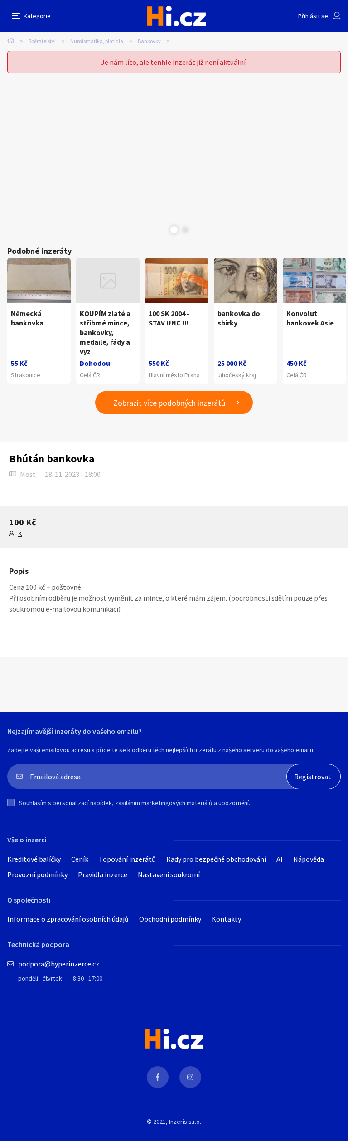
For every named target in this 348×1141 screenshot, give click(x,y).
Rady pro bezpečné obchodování (216, 859)
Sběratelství (42, 41)
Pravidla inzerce (102, 874)
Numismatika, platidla (96, 41)
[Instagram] (190, 1077)
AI (279, 859)
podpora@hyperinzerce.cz (58, 963)
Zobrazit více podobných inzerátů (169, 403)
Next (185, 230)
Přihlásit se (313, 16)
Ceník (79, 859)
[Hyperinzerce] (176, 16)
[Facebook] (158, 1077)
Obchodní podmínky (170, 918)
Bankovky (149, 41)
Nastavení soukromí (169, 874)
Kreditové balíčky (34, 859)
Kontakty (226, 918)
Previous (162, 230)
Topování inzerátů (127, 859)
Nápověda (308, 859)
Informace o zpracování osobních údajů (68, 918)
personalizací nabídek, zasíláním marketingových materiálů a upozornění (151, 803)
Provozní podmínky (37, 874)
